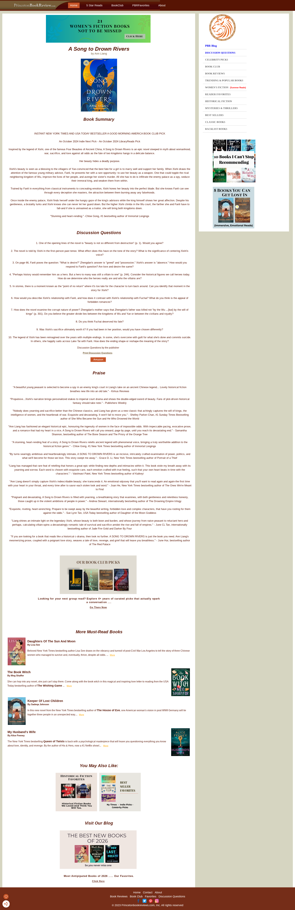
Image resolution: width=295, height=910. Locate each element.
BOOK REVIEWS (215, 73)
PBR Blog (211, 45)
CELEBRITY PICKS (216, 59)
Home (73, 5)
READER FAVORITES (218, 94)
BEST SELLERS (214, 115)
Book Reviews (119, 896)
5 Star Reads (94, 5)
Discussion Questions (172, 896)
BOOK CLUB (212, 66)
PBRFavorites (140, 5)
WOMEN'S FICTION (225, 87)
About (161, 5)
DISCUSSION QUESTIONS (220, 52)
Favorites (150, 896)
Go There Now (98, 607)
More (112, 655)
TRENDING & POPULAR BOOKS (224, 80)
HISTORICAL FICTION (218, 101)
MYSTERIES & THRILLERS (221, 108)
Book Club (136, 896)
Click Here (98, 881)
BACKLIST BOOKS (216, 129)
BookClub (117, 5)
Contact (147, 892)
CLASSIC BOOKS (215, 122)
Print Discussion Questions (97, 353)
